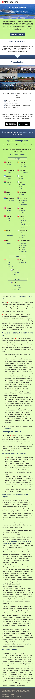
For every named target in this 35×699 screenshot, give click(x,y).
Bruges (23, 164)
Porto (8, 220)
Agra (8, 262)
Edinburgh (24, 251)
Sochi (22, 227)
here (3, 519)
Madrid (9, 233)
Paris (9, 69)
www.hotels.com (26, 541)
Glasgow (23, 243)
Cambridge (24, 245)
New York (26, 69)
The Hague (24, 202)
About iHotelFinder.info (7, 696)
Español (8, 694)
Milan (22, 186)
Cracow (23, 212)
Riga (8, 194)
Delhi (26, 85)
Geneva (23, 233)
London (23, 247)
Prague (9, 172)
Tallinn (9, 178)
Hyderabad (10, 266)
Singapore (8, 85)
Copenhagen (24, 172)
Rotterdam (24, 204)
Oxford (23, 249)
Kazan (22, 218)
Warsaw (23, 210)
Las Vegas (17, 285)
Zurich (22, 237)
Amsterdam (24, 200)
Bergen (9, 210)
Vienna (9, 164)
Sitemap (19, 696)
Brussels (23, 166)
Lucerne (23, 235)
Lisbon (9, 218)
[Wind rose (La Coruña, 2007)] (34, 17)
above (15, 93)
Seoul (9, 77)
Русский (12, 694)
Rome (22, 188)
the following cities (7, 428)
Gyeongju (16, 272)
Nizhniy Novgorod (26, 223)
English (3, 694)
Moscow (26, 77)
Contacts (15, 696)
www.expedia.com (8, 543)
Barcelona (10, 235)
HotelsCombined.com (7, 50)
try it (28, 644)
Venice (23, 184)
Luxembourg (10, 200)
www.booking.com (16, 541)
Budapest (9, 184)
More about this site (17, 34)
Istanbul (9, 243)
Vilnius (23, 194)
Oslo (8, 212)
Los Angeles (17, 287)
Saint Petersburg (25, 225)
